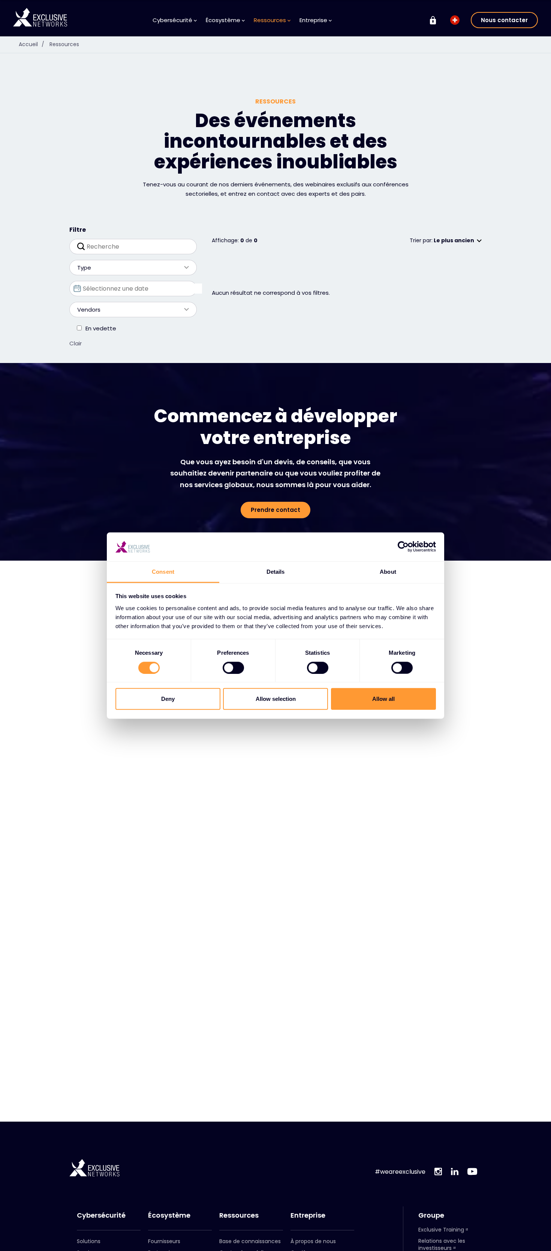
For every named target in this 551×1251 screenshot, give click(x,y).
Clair (75, 343)
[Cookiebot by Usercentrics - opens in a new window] (403, 546)
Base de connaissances (250, 1241)
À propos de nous (313, 1241)
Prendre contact (275, 510)
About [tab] (388, 571)
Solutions (88, 1241)
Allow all (383, 699)
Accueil (31, 44)
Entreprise (307, 1215)
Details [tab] (276, 571)
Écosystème (169, 1215)
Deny (168, 699)
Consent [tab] (163, 571)
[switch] (233, 668)
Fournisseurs (164, 1241)
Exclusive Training (441, 1229)
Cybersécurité (101, 1215)
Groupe (431, 1215)
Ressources (64, 44)
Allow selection (276, 699)
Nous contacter (504, 20)
